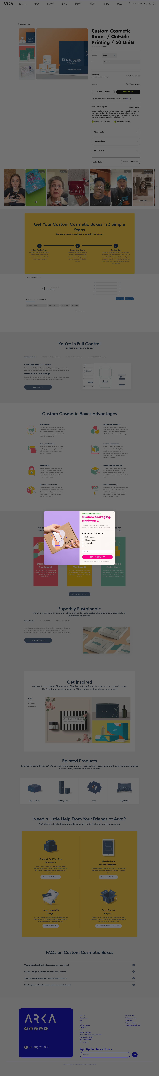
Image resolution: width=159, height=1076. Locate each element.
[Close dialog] (113, 513)
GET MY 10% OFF (97, 557)
